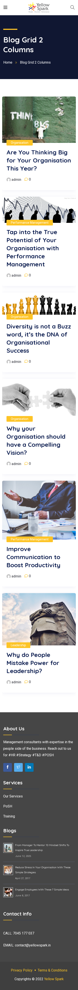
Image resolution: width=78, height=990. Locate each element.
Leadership (18, 645)
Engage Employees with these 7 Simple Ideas (42, 889)
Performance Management (30, 222)
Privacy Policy (21, 970)
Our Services (13, 796)
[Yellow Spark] (39, 7)
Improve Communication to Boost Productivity (33, 557)
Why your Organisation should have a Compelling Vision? (35, 440)
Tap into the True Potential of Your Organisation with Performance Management (32, 248)
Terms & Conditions (52, 970)
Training (9, 816)
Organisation (19, 142)
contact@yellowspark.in (33, 945)
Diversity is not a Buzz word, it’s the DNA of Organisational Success (38, 338)
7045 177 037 (23, 933)
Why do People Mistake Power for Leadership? (32, 663)
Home (7, 62)
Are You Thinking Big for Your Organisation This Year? (38, 160)
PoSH (7, 806)
